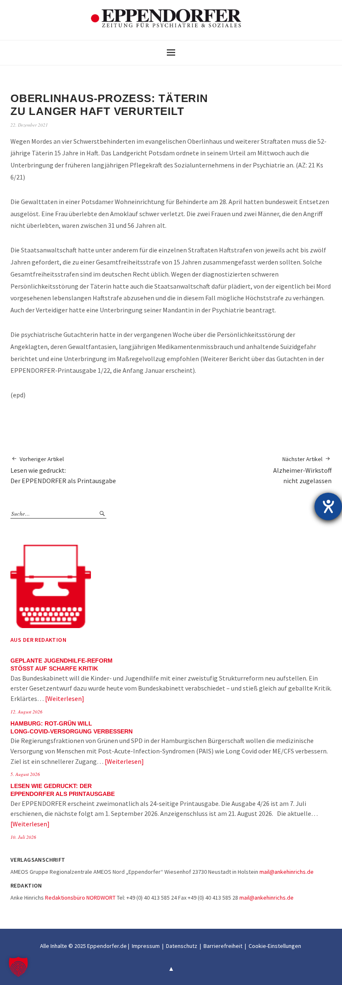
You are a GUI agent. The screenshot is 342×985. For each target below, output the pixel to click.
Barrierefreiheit (223, 946)
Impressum (146, 946)
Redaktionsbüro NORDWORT (80, 897)
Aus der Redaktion (38, 639)
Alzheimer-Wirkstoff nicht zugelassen (302, 470)
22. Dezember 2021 (29, 125)
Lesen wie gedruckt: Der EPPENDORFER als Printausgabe (63, 470)
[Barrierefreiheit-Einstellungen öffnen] (328, 506)
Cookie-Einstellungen (275, 946)
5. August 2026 (25, 774)
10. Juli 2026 (23, 837)
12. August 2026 (26, 711)
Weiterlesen (64, 698)
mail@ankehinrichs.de (286, 871)
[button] (18, 966)
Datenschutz (181, 946)
